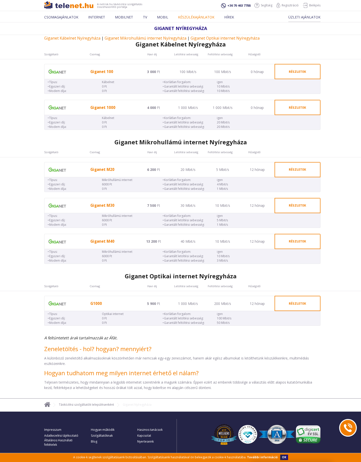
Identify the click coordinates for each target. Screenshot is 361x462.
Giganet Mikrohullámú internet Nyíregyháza (145, 38)
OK (284, 457)
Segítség (266, 5)
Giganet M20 (102, 169)
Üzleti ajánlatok (304, 17)
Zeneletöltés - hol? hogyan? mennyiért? (98, 349)
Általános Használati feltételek (58, 442)
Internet (96, 17)
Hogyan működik (102, 430)
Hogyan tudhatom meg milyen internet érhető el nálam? (121, 373)
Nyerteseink (145, 441)
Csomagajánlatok (61, 17)
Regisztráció (290, 5)
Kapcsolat (144, 435)
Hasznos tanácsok (150, 430)
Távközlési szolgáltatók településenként (86, 404)
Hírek (229, 17)
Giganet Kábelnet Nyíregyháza (72, 38)
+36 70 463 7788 (238, 5)
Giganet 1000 (102, 107)
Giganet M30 (102, 205)
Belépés (314, 5)
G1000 (96, 303)
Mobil (162, 17)
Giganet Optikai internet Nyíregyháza (225, 38)
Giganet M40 (102, 241)
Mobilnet (124, 17)
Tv (145, 17)
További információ (262, 457)
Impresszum (52, 430)
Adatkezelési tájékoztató (61, 435)
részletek (297, 71)
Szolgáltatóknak (102, 435)
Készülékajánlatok (196, 17)
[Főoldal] (47, 405)
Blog (94, 441)
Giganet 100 (101, 72)
